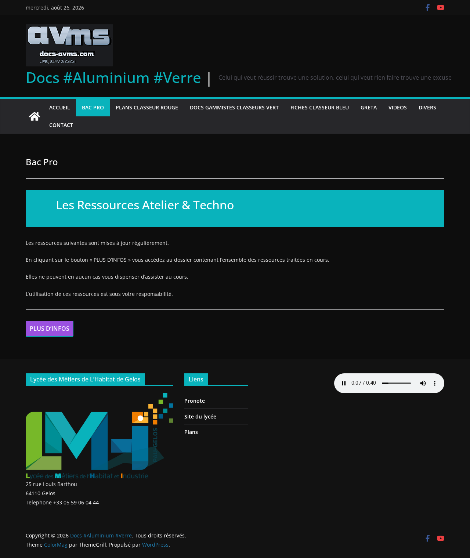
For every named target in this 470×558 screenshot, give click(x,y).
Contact (61, 125)
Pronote (194, 400)
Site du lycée (200, 416)
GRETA (369, 107)
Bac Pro (93, 107)
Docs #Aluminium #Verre (113, 77)
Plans (191, 431)
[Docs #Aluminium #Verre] (34, 116)
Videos (397, 107)
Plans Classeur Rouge (147, 107)
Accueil (59, 107)
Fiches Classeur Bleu (319, 107)
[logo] (99, 397)
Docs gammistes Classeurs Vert (234, 107)
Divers (427, 107)
